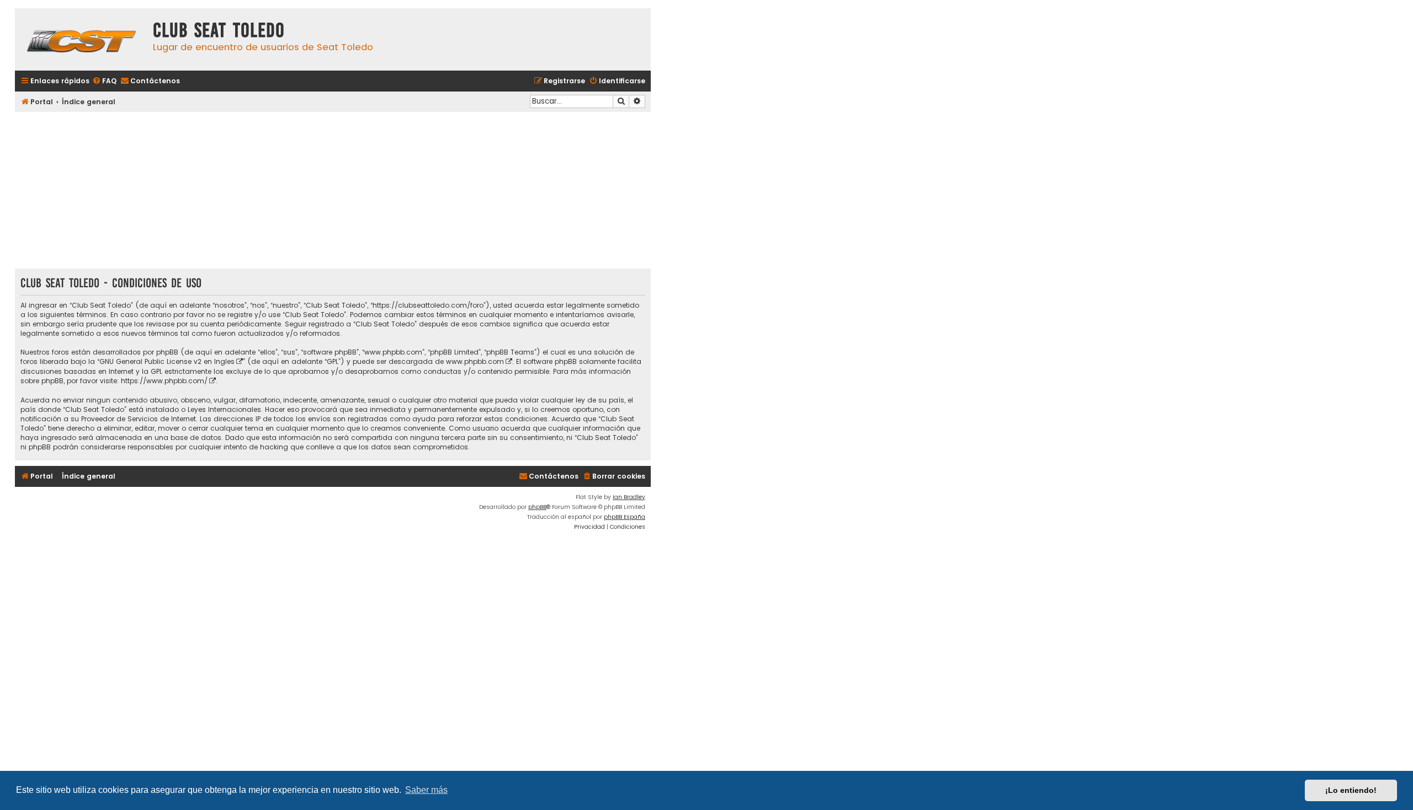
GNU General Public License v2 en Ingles (167, 361)
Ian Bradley (629, 497)
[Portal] (81, 39)
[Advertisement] (333, 191)
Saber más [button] (426, 790)
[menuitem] (104, 81)
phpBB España (624, 517)
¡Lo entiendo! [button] (1351, 790)
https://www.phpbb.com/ (164, 380)
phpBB (537, 507)
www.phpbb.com (475, 361)
